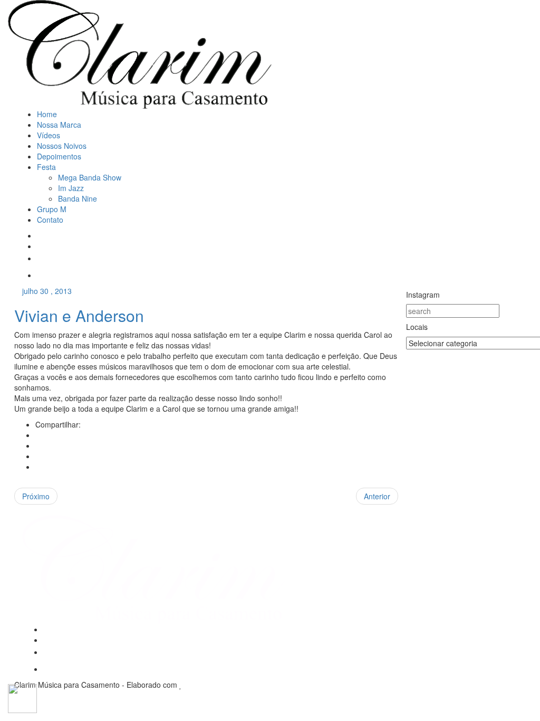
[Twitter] (38, 445)
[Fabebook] (40, 235)
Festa (46, 167)
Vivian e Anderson (79, 315)
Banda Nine (77, 198)
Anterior (377, 496)
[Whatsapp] (41, 275)
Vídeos (48, 135)
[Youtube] (41, 258)
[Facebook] (38, 435)
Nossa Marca (59, 124)
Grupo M (51, 209)
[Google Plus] (38, 456)
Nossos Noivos (61, 145)
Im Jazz (71, 188)
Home (47, 114)
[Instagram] (40, 246)
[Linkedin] (38, 466)
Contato (50, 219)
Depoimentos (59, 156)
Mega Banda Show (89, 177)
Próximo (36, 496)
